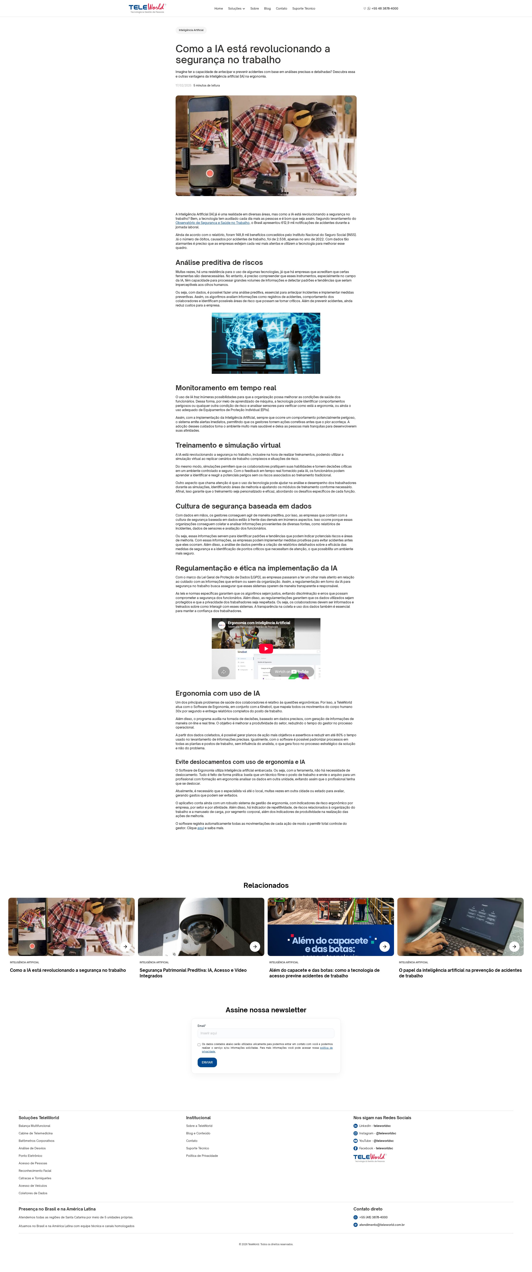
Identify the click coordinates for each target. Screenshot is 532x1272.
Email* (202, 1026)
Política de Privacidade (202, 1155)
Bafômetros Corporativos (36, 1140)
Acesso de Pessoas (33, 1163)
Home (218, 8)
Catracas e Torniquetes (35, 1178)
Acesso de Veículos (33, 1185)
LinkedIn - (375, 1126)
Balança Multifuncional (34, 1126)
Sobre (254, 8)
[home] (147, 8)
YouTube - (376, 1140)
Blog (267, 8)
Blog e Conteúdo (198, 1133)
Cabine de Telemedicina (36, 1133)
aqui (200, 828)
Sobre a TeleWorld (199, 1126)
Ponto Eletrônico (30, 1155)
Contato (281, 8)
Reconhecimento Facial (35, 1170)
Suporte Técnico (303, 8)
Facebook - (376, 1148)
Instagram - (377, 1133)
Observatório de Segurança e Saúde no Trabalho (213, 223)
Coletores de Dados (33, 1193)
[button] (236, 8)
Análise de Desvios (32, 1148)
